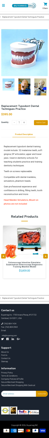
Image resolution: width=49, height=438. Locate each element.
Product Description (24, 134)
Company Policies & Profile (12, 379)
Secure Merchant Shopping (12, 382)
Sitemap (4, 361)
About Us (5, 352)
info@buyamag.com (9, 336)
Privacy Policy (7, 373)
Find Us (4, 355)
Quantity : (5, 122)
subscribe (42, 394)
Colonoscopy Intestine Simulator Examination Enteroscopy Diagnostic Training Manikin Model (24, 264)
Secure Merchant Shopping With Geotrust (18, 385)
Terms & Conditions (9, 376)
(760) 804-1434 (10, 324)
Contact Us (5, 358)
